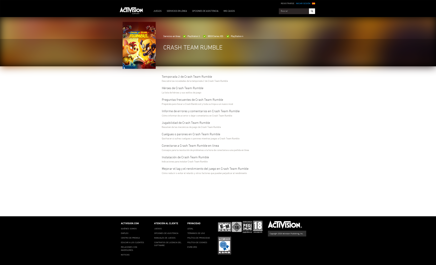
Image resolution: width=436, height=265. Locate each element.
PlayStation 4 (237, 36)
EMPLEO (124, 233)
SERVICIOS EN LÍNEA (177, 11)
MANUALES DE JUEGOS (165, 238)
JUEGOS (157, 11)
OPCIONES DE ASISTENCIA (205, 11)
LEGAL (190, 229)
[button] (313, 3)
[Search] (312, 11)
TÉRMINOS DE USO (196, 233)
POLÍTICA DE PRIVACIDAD (198, 238)
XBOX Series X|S (215, 36)
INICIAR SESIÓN (303, 4)
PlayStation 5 (194, 36)
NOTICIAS (125, 255)
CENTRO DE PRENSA (130, 238)
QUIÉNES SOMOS (129, 229)
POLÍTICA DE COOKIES (197, 243)
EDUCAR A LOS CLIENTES (132, 243)
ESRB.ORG (192, 247)
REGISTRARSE (287, 4)
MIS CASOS (229, 11)
